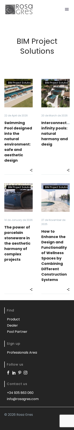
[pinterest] (20, 372)
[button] (31, 170)
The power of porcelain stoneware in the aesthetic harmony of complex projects (17, 243)
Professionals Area (22, 352)
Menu (67, 9)
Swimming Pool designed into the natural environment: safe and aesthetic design (18, 141)
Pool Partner (17, 331)
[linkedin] (14, 372)
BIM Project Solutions (21, 82)
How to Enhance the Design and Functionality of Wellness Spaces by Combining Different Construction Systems (54, 255)
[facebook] (8, 372)
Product (13, 319)
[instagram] (25, 372)
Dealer (12, 325)
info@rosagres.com (23, 399)
